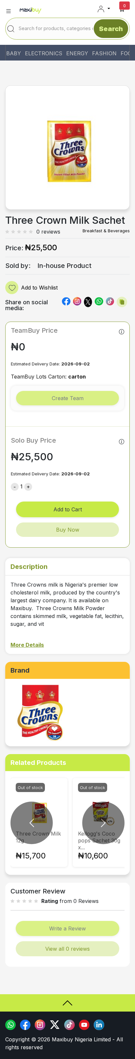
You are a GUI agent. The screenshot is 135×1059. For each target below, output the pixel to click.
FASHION (104, 53)
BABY (13, 53)
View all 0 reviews (67, 948)
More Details (27, 645)
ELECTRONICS (43, 53)
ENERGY (77, 53)
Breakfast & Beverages (106, 230)
